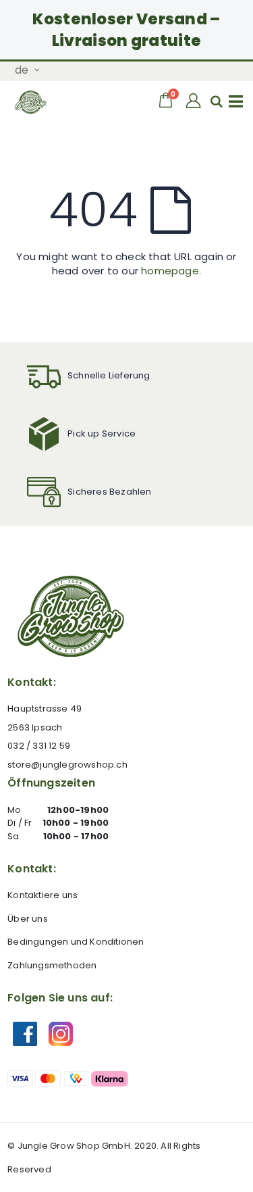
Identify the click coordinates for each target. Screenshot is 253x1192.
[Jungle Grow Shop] (31, 102)
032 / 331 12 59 (38, 745)
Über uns (27, 918)
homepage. (171, 271)
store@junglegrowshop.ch (67, 764)
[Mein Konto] (193, 101)
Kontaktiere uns (42, 895)
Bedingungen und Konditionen (75, 941)
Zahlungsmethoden (51, 965)
